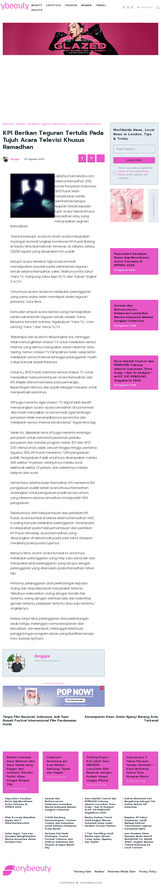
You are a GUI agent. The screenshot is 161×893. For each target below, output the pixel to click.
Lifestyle (20, 124)
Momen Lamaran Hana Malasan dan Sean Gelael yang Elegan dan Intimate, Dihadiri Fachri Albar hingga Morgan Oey (21, 770)
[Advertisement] (80, 85)
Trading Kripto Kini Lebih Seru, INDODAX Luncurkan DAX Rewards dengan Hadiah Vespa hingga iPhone (99, 768)
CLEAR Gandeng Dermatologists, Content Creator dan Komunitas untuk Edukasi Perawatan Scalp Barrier (61, 823)
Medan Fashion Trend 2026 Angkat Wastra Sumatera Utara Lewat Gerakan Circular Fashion (100, 822)
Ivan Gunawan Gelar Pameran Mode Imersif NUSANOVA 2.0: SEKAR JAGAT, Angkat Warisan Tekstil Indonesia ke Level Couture (138, 840)
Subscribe (134, 160)
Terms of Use (126, 171)
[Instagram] (128, 7)
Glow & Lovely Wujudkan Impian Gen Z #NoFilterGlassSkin (20, 820)
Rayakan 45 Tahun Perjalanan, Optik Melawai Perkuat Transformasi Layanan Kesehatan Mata (138, 823)
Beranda (8, 124)
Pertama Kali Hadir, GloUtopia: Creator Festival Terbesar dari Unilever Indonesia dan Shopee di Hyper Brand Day (59, 840)
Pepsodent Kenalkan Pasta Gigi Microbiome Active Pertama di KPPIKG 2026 (131, 259)
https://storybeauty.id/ (47, 660)
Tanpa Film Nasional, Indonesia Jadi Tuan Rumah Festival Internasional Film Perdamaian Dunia (39, 720)
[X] (132, 7)
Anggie (14, 159)
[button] (158, 7)
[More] (100, 158)
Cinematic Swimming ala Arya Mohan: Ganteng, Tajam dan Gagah (58, 765)
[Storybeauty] (26, 870)
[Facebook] (124, 7)
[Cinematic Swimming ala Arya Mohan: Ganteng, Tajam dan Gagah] (61, 744)
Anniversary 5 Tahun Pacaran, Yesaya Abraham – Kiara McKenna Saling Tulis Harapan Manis (140, 767)
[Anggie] (6, 159)
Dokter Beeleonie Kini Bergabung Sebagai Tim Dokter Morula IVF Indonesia (139, 803)
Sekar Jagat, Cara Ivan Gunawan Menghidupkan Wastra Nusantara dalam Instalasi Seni (20, 838)
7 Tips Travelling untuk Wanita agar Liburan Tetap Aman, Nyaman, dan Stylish (99, 838)
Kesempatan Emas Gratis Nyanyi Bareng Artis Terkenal (121, 718)
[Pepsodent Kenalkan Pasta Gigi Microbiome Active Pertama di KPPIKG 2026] (134, 237)
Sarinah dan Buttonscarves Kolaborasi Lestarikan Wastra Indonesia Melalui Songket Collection (133, 313)
